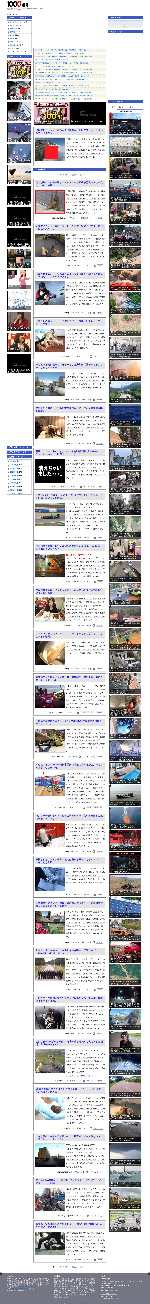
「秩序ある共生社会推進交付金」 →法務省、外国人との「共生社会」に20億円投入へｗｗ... (64, 92)
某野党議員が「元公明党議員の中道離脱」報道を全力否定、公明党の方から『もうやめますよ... (65, 95)
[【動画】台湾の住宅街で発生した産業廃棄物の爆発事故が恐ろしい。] (125, 360)
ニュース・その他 (15, 51)
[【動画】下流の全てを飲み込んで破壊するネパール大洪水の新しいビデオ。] (125, 293)
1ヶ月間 (130, 107)
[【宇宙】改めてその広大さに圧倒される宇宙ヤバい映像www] (19, 363)
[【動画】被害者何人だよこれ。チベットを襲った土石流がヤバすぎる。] (125, 651)
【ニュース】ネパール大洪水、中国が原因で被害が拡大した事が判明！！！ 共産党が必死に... (64, 69)
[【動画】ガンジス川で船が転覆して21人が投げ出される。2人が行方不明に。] (125, 786)
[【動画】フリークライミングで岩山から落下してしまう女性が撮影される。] (125, 248)
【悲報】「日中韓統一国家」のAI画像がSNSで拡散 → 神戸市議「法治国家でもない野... (62, 86)
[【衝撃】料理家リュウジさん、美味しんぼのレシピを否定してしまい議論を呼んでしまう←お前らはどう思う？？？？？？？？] (19, 195)
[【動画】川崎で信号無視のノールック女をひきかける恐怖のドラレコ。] (125, 495)
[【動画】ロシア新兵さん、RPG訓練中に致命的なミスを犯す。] (125, 875)
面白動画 (13, 29)
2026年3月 (14, 483)
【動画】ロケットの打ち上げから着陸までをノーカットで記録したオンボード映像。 (125, 290)
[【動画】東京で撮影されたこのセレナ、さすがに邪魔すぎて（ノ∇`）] (125, 450)
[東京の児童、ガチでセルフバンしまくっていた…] (87, 113)
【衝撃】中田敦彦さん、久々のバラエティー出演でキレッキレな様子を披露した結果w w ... (63, 63)
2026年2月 (14, 486)
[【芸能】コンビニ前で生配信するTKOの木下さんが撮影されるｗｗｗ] (125, 1099)
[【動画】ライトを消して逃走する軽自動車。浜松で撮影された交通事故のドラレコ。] (125, 987)
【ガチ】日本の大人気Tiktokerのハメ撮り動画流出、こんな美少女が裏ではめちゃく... (62, 76)
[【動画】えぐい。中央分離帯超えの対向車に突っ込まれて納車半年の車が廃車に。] (125, 114)
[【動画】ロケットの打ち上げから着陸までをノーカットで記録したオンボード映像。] (125, 271)
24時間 (112, 107)
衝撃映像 (13, 32)
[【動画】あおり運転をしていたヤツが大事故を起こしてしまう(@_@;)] (125, 1166)
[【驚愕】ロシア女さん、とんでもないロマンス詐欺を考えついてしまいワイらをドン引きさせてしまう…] (19, 216)
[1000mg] (17, 2)
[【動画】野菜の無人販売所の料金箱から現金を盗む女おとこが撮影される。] (125, 1032)
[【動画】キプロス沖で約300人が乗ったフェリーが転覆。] (125, 405)
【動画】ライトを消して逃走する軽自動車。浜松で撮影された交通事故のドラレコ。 (125, 1006)
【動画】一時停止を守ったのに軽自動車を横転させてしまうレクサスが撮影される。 (125, 1208)
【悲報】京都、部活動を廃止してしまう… (48, 82)
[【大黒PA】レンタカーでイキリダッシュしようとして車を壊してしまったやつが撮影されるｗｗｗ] (125, 920)
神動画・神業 (14, 25)
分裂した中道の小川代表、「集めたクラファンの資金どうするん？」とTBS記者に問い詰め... (64, 73)
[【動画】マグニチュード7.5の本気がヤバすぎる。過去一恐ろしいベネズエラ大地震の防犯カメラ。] (125, 763)
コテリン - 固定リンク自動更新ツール (9, 61)
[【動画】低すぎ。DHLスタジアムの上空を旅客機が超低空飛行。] (125, 181)
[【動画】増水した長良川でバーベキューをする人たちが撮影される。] (125, 136)
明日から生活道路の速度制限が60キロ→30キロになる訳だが (54, 66)
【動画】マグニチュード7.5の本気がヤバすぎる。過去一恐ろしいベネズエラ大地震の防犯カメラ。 (125, 782)
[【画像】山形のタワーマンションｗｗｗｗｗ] (19, 300)
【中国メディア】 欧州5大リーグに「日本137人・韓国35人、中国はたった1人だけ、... (62, 53)
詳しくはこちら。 (60, 1297)
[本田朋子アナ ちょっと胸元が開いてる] (19, 321)
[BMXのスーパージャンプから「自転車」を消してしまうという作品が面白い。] (19, 132)
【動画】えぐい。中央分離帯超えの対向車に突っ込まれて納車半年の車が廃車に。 (125, 133)
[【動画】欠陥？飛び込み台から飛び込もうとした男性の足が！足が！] (125, 427)
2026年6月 (14, 472)
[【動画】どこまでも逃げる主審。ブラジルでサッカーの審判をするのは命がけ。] (125, 629)
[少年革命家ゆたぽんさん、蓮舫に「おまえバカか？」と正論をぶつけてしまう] (19, 237)
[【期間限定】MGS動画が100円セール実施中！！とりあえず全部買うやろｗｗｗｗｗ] (19, 69)
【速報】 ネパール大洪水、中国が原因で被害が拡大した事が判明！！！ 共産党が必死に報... (64, 56)
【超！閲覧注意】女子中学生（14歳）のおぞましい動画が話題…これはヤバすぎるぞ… (62, 79)
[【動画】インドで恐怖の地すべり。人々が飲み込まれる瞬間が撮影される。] (125, 584)
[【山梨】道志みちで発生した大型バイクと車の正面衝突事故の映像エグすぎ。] (125, 1054)
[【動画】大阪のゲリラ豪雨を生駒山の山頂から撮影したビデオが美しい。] (125, 1144)
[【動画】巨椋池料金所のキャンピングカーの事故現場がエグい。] (125, 831)
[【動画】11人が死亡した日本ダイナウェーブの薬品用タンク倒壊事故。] (125, 1122)
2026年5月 (14, 476)
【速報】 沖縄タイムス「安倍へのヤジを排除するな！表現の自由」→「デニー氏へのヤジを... (64, 50)
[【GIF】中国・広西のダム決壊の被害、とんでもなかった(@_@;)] (125, 965)
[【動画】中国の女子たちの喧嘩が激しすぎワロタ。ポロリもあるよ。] (125, 204)
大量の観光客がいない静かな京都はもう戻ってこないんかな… (54, 89)
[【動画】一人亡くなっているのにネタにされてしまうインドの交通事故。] (125, 472)
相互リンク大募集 (107, 1288)
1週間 (121, 107)
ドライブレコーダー (16, 22)
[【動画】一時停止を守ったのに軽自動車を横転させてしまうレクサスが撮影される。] (125, 1189)
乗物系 (12, 35)
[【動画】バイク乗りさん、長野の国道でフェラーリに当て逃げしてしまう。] (125, 741)
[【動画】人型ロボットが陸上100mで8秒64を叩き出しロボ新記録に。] (125, 898)
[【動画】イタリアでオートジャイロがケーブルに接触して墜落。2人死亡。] (125, 808)
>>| (85, 175)
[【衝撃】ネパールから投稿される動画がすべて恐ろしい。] (125, 383)
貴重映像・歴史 (15, 45)
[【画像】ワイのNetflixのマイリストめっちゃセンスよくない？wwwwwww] (19, 258)
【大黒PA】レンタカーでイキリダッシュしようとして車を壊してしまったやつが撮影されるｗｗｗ (125, 939)
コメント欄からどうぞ (109, 1293)
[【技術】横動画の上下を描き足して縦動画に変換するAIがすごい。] (125, 853)
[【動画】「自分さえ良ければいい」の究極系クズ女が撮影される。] (125, 719)
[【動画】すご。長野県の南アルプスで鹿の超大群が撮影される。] (125, 316)
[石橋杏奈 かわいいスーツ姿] (19, 342)
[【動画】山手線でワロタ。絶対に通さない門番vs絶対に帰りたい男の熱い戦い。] (125, 539)
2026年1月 (14, 490)
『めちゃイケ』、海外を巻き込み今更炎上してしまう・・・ (54, 60)
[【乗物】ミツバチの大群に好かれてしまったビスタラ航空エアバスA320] (19, 174)
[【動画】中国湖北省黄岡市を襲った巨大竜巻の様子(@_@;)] (125, 696)
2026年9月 (14, 461)
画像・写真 (13, 48)
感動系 (12, 38)
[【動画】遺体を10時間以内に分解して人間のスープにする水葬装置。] (125, 338)
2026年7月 (14, 468)
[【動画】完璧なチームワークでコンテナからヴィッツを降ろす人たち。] (125, 943)
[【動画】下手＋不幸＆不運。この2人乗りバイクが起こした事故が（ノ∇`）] (125, 1077)
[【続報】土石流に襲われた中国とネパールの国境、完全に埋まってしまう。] (125, 517)
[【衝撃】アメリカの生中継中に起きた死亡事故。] (19, 153)
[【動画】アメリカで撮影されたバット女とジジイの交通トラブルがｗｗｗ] (125, 226)
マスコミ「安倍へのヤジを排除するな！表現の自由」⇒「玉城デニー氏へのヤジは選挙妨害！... (65, 99)
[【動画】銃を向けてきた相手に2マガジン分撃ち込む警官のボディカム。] (125, 159)
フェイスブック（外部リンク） (80, 1075)
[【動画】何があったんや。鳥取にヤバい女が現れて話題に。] (125, 1010)
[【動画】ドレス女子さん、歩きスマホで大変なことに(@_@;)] (125, 674)
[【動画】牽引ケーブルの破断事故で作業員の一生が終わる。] (125, 607)
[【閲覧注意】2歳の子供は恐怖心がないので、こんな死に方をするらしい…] (19, 111)
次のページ (77, 175)
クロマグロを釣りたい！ (109, 1299)
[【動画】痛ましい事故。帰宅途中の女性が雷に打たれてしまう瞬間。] (125, 1211)
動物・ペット (14, 42)
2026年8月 (14, 465)
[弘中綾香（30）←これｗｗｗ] (19, 279)
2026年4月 (14, 479)
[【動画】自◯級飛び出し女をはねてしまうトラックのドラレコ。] (125, 562)
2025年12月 (14, 494)
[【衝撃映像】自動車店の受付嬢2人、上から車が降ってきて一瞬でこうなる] (19, 90)
